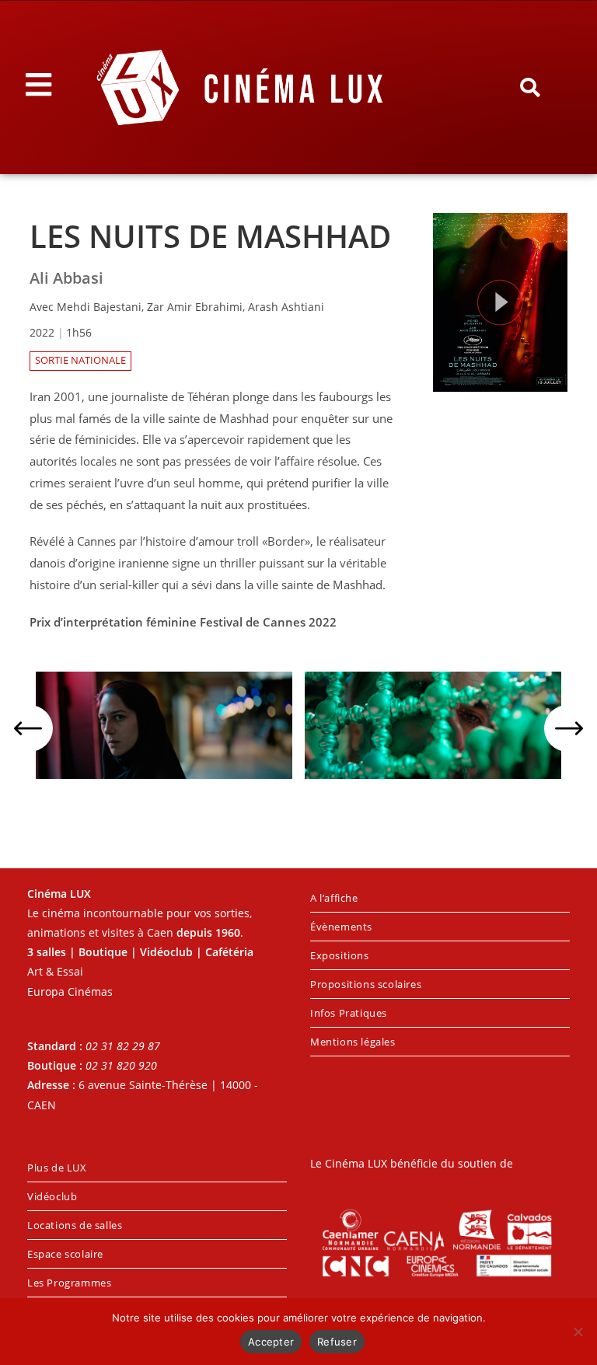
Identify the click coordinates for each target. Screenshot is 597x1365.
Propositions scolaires (365, 984)
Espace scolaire (65, 1254)
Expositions (339, 955)
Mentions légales (353, 1042)
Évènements (341, 927)
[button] (529, 88)
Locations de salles (74, 1225)
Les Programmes (69, 1283)
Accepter (271, 1341)
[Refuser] (577, 1331)
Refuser (337, 1341)
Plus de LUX (57, 1168)
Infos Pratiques (348, 1013)
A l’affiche (334, 898)
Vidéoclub (52, 1196)
